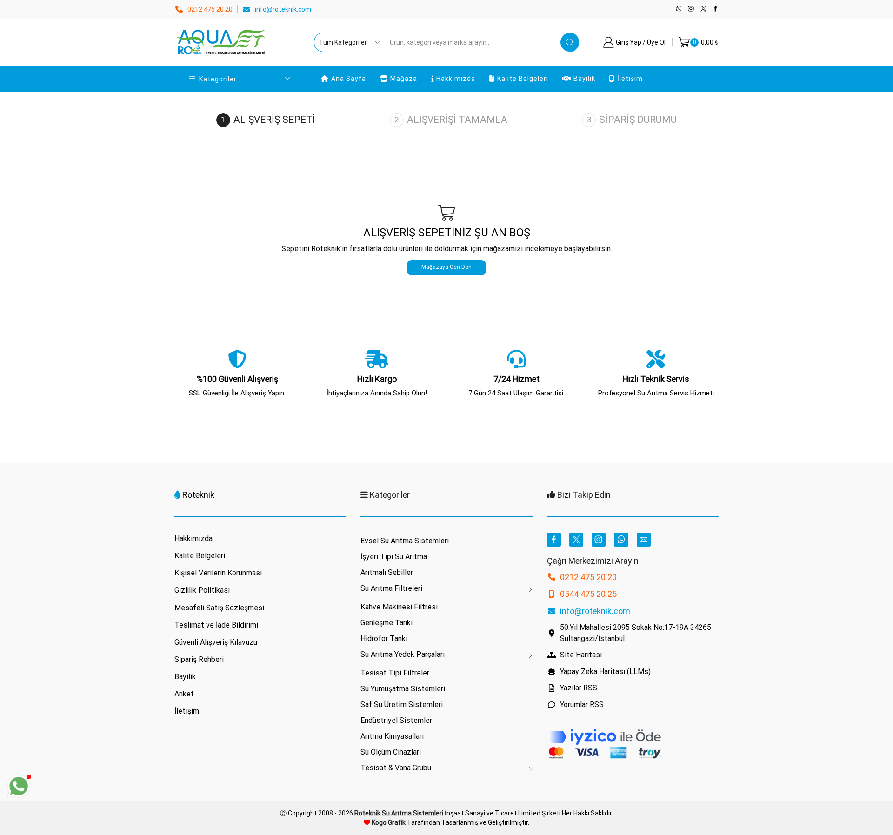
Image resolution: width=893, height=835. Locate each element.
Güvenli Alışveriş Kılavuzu (215, 642)
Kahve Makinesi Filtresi (399, 606)
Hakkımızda (455, 78)
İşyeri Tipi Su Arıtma (393, 556)
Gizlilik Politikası (202, 590)
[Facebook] (716, 9)
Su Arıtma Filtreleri (391, 588)
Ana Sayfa (348, 78)
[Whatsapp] (679, 9)
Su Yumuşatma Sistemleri (402, 688)
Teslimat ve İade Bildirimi (216, 625)
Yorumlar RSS (582, 704)
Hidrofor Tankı (383, 638)
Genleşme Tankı (386, 622)
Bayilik (584, 78)
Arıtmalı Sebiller (386, 572)
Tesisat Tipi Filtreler (394, 672)
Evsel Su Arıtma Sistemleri (404, 540)
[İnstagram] (691, 9)
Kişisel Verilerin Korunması (218, 572)
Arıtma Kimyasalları (392, 736)
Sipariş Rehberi (199, 659)
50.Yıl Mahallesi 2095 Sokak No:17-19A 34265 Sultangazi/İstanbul (635, 633)
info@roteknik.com (283, 9)
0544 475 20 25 (588, 594)
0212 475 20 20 (210, 9)
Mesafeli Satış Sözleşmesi (219, 607)
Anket (184, 693)
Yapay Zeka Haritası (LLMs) (605, 671)
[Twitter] (703, 9)
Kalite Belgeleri (522, 78)
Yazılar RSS (578, 687)
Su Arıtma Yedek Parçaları (402, 654)
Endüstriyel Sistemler (396, 720)
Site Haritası (581, 654)
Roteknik (198, 495)
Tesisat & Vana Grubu (395, 767)
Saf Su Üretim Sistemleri (401, 704)
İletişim (630, 78)
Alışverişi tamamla (457, 119)
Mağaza (403, 78)
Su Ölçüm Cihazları (390, 752)
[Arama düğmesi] (569, 42)
